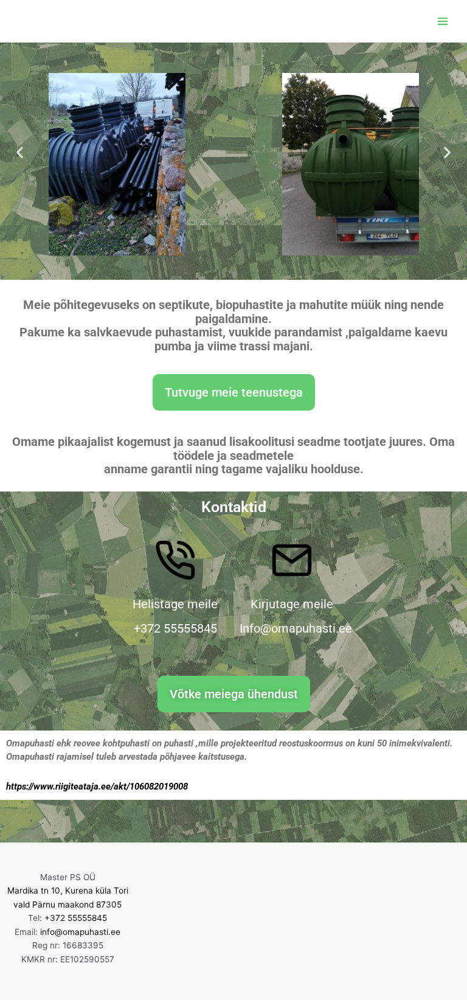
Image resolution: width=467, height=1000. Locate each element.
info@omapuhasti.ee (80, 932)
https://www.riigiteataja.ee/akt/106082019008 (97, 786)
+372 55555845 (75, 918)
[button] (19, 152)
